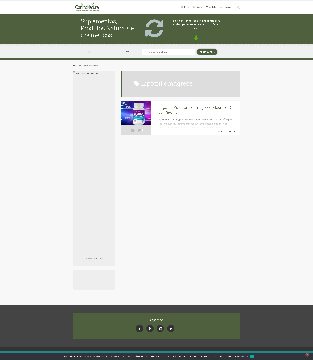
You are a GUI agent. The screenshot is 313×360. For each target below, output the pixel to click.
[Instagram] (160, 328)
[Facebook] (139, 328)
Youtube (227, 7)
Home (78, 65)
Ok (252, 356)
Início (186, 7)
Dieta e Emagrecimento (133, 130)
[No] (310, 356)
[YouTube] (150, 328)
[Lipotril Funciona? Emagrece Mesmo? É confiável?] (136, 113)
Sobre (199, 7)
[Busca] (236, 4)
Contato (212, 7)
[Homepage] (87, 7)
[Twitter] (170, 328)
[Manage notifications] (307, 355)
